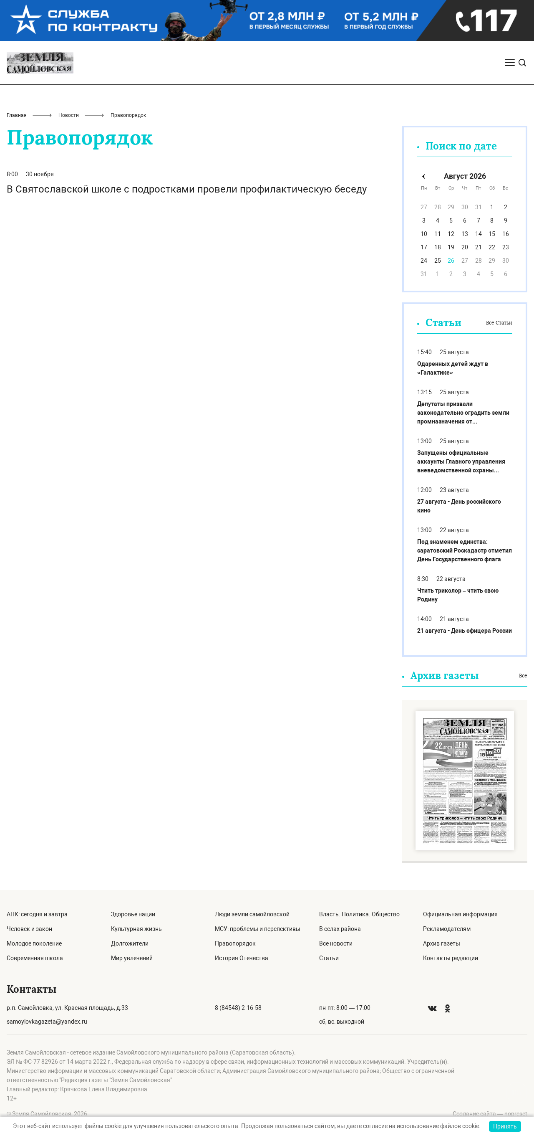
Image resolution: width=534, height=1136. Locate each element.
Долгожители (130, 943)
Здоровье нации (133, 914)
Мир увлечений (132, 958)
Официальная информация (460, 914)
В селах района (340, 929)
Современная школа (35, 958)
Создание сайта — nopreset (490, 1114)
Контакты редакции (450, 958)
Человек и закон (29, 929)
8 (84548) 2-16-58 (238, 1007)
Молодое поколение (34, 943)
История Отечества (241, 958)
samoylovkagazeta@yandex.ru (47, 1021)
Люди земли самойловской (252, 914)
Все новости (336, 943)
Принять (505, 1126)
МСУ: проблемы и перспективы (257, 929)
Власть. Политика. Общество (359, 914)
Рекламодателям (447, 929)
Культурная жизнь (136, 929)
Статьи (329, 958)
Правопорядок (235, 943)
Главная (17, 115)
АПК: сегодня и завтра (37, 914)
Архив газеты (441, 943)
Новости (68, 115)
